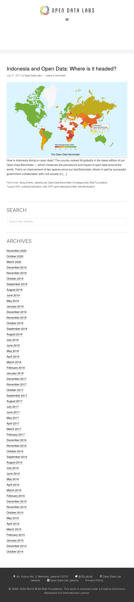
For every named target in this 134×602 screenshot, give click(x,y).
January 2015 (15, 540)
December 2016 (17, 440)
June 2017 (13, 412)
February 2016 (16, 496)
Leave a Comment (55, 75)
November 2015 (17, 507)
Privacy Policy (94, 580)
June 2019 (13, 295)
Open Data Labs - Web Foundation (67, 10)
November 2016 (17, 446)
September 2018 (17, 329)
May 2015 (13, 518)
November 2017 (17, 384)
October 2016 (15, 451)
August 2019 (14, 290)
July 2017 (13, 407)
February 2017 (16, 434)
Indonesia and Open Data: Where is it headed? (62, 68)
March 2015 (14, 529)
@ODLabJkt (85, 576)
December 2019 (17, 267)
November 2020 (17, 251)
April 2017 (13, 423)
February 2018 (16, 368)
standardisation (86, 186)
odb (45, 186)
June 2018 (13, 345)
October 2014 (15, 551)
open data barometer (65, 186)
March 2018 (14, 362)
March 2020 (14, 262)
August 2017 (14, 401)
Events (29, 182)
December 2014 (17, 546)
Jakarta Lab (40, 182)
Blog (22, 182)
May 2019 (13, 301)
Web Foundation (98, 182)
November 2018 (17, 317)
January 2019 (15, 306)
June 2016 (13, 473)
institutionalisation (31, 186)
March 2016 (14, 490)
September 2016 (17, 457)
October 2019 (15, 278)
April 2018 (13, 356)
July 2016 (13, 468)
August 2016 (14, 462)
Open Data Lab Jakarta (64, 580)
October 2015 (15, 512)
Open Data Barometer (59, 182)
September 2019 (17, 284)
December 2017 (17, 379)
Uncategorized (80, 182)
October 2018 (15, 323)
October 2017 (15, 390)
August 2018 (14, 334)
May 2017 (13, 418)
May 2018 (13, 351)
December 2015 (17, 501)
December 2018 (17, 312)
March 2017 (14, 429)
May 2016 (13, 479)
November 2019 (17, 273)
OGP (50, 186)
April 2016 (13, 485)
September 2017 (17, 395)
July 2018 (13, 340)
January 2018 (15, 373)
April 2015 (13, 524)
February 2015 (16, 535)
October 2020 (15, 256)
